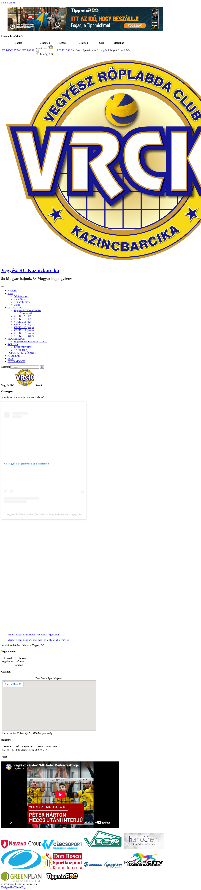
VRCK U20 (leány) (24, 327)
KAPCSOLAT (21, 350)
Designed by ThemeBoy (13, 887)
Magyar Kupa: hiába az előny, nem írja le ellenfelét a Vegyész (38, 640)
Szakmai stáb (26, 313)
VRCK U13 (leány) (24, 336)
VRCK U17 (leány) (24, 330)
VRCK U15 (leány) (24, 333)
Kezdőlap (12, 290)
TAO (10, 358)
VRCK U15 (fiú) (22, 321)
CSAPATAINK (15, 307)
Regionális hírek (22, 302)
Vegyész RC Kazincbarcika (30, 270)
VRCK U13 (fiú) (22, 324)
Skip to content (8, 2)
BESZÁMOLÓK (16, 361)
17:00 (62, 50)
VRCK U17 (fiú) (22, 319)
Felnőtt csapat (20, 296)
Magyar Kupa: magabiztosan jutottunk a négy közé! (33, 634)
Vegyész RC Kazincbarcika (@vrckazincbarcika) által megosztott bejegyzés (44, 514)
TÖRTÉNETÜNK (23, 347)
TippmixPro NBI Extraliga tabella (30, 341)
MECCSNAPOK (16, 338)
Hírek (10, 293)
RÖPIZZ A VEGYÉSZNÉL (22, 353)
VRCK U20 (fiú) (22, 316)
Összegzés (102, 50)
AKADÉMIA (15, 355)
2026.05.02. (18, 50)
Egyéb (17, 304)
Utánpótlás (19, 299)
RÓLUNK (13, 344)
